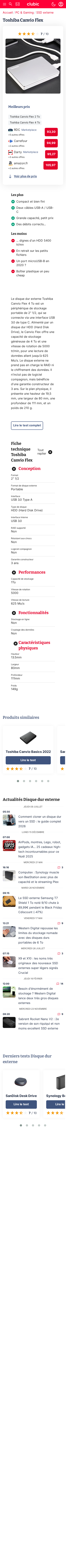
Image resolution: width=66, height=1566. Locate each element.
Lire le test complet (27, 425)
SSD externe (45, 12)
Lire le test (28, 760)
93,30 (51, 131)
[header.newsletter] (17, 4)
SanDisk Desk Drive (21, 1096)
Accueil (8, 12)
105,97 (51, 165)
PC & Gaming (24, 12)
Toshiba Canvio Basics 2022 (28, 752)
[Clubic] (33, 4)
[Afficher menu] (4, 4)
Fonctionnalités (34, 612)
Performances (32, 572)
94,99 (51, 143)
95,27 (51, 154)
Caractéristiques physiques (34, 645)
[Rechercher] (10, 4)
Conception (30, 468)
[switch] (53, 4)
